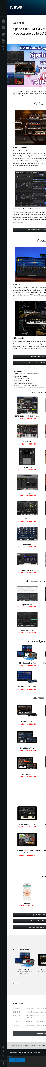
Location (4, 1051)
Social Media (4, 1056)
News (4, 1047)
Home (4, 21)
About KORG (4, 1063)
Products (4, 28)
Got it (17, 1060)
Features (4, 34)
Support (4, 48)
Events (4, 41)
